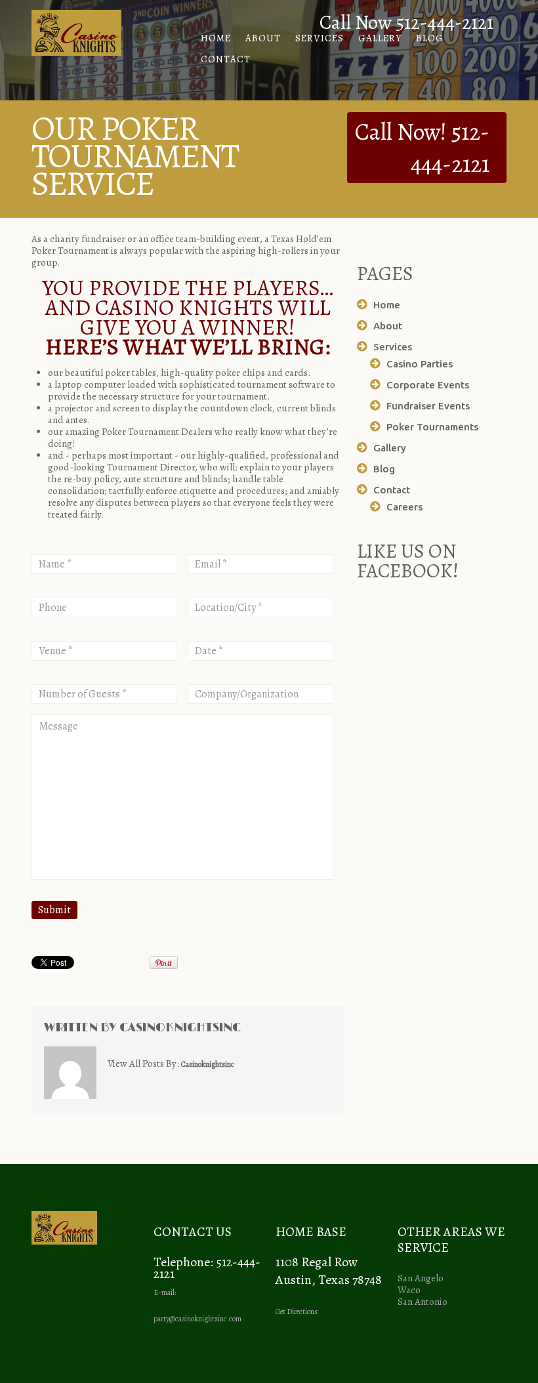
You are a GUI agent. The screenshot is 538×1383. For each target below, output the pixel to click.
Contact (226, 59)
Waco (409, 1289)
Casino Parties (419, 363)
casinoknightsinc (180, 1028)
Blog (430, 38)
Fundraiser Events (428, 405)
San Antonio (422, 1301)
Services (319, 38)
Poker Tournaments (432, 426)
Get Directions (297, 1311)
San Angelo (421, 1278)
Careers (404, 506)
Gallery (380, 38)
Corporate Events (427, 384)
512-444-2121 (450, 147)
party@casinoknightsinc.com (197, 1318)
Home (216, 38)
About (263, 38)
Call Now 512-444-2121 (406, 22)
